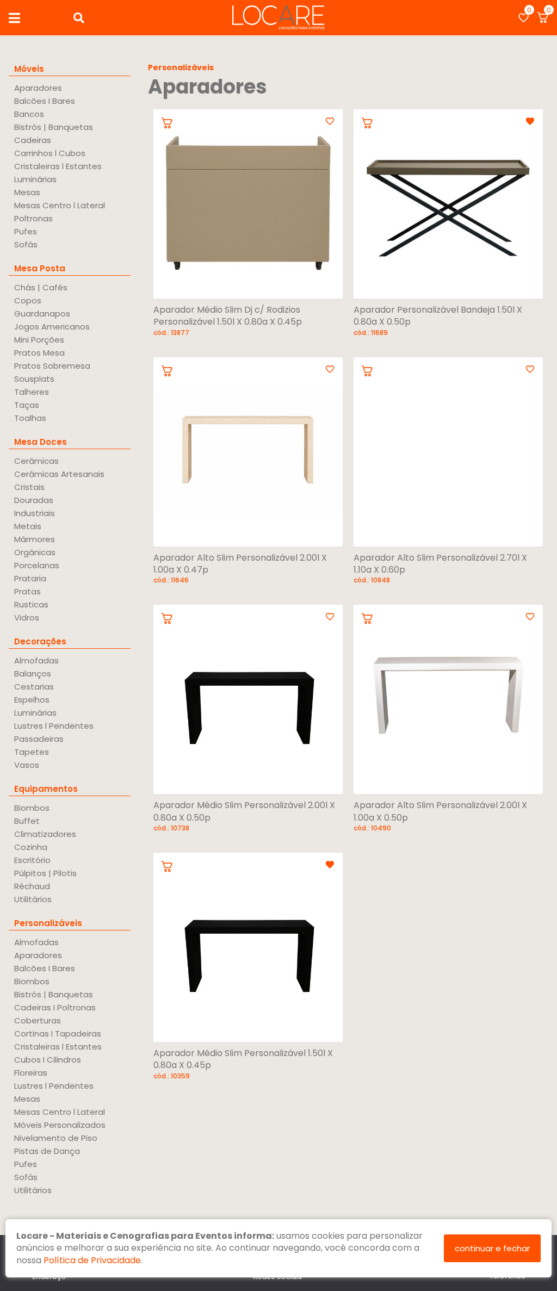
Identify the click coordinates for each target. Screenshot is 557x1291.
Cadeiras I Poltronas (55, 1007)
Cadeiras (32, 140)
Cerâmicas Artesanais (59, 474)
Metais (27, 526)
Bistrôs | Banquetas (53, 127)
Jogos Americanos (52, 326)
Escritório (32, 860)
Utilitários (33, 899)
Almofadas (36, 660)
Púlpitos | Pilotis (45, 873)
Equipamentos (46, 789)
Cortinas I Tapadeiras (57, 1033)
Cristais (29, 487)
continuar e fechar (492, 1248)
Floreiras (30, 1072)
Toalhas (30, 418)
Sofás (26, 244)
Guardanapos (42, 313)
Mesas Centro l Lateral (59, 205)
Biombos (31, 808)
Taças (26, 405)
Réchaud (32, 886)
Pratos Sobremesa (52, 365)
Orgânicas (34, 552)
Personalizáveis (48, 923)
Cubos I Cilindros (47, 1059)
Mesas (27, 192)
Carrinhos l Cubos (49, 153)
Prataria (30, 578)
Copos (27, 300)
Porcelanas (36, 565)
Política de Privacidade (92, 1260)
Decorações (40, 641)
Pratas (27, 591)
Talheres (31, 392)
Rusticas (31, 604)
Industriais (34, 513)
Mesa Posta (39, 268)
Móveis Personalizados (60, 1125)
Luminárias (35, 179)
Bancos (29, 114)
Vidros (26, 617)
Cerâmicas (36, 461)
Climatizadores (45, 834)
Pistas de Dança (47, 1151)
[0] (523, 17)
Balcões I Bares (44, 101)
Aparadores (38, 88)
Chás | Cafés (40, 287)
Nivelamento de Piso (55, 1138)
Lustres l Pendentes (54, 725)
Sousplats (34, 378)
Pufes (25, 231)
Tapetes (31, 752)
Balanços (32, 673)
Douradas (33, 500)
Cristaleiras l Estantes (58, 166)
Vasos (26, 765)
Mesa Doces (40, 442)
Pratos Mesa (39, 352)
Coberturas (37, 1020)
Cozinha (30, 847)
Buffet (27, 821)
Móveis (29, 69)
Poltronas (33, 218)
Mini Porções (39, 339)
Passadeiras (39, 738)
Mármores (34, 539)
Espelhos (31, 699)
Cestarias (34, 686)
